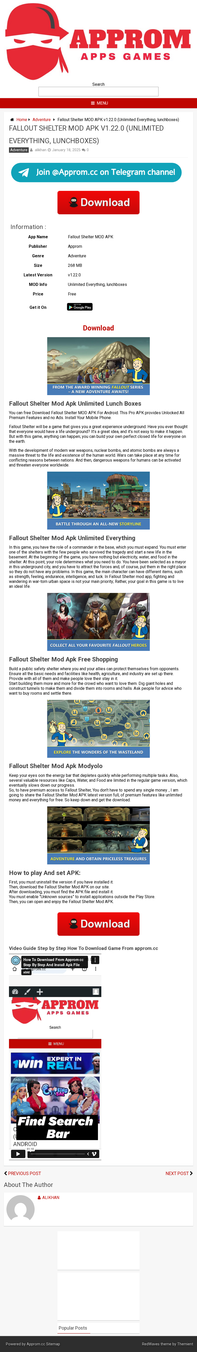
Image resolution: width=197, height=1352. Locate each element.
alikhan (40, 150)
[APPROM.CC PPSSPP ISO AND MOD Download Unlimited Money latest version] (98, 79)
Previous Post (24, 1173)
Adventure (42, 119)
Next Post (177, 1173)
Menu (102, 103)
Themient (185, 1344)
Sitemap (53, 1344)
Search (98, 84)
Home (21, 119)
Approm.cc (36, 1344)
